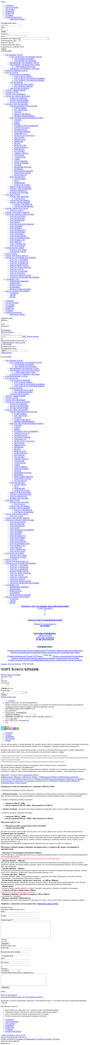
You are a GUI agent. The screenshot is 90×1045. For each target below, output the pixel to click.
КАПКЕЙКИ (15, 287)
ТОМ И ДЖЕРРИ (20, 161)
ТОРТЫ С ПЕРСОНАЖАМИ (16, 104)
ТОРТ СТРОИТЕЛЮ (18, 244)
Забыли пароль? (33, 336)
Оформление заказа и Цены (47, 904)
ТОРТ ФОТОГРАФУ (17, 246)
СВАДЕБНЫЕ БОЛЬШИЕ (24, 59)
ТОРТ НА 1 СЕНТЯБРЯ (19, 260)
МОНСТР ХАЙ (20, 145)
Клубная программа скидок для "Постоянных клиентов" (22, 997)
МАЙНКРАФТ (19, 183)
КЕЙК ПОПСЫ (16, 285)
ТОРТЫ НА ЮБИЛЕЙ (18, 98)
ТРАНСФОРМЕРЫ (21, 163)
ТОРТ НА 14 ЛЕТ (16, 210)
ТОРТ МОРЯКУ (16, 228)
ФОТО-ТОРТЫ (11, 254)
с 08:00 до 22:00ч (45, 634)
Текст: (3, 36)
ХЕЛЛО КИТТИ (20, 175)
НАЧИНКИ (9, 11)
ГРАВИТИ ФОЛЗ (20, 130)
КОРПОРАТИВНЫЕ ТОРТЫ (16, 71)
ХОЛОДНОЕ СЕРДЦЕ (22, 173)
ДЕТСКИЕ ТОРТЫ (12, 195)
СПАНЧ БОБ (19, 155)
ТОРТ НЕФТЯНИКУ (18, 232)
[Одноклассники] (8, 728)
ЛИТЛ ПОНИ (19, 137)
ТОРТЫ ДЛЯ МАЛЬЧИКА (20, 200)
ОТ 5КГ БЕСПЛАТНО (45, 639)
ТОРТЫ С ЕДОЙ (11, 92)
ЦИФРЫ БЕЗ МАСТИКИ (23, 84)
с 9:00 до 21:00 (19, 342)
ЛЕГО (16, 181)
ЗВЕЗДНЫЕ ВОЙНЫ (22, 132)
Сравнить (11, 701)
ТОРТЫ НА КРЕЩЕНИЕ (23, 206)
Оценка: (4, 939)
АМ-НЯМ (18, 120)
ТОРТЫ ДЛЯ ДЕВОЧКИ (19, 197)
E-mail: (3, 916)
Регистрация (5, 330)
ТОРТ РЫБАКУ (16, 242)
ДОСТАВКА (10, 9)
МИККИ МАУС (20, 139)
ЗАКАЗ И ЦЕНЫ (11, 7)
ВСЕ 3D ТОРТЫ (11, 73)
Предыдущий (6, 675)
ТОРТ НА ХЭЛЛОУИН (19, 271)
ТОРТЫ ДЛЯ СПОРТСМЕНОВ (17, 212)
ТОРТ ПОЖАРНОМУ (18, 236)
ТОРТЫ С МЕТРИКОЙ (23, 204)
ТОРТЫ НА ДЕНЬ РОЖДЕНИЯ (17, 96)
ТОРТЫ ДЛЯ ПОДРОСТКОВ (16, 208)
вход (24, 336)
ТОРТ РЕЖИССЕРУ (17, 240)
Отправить (5, 987)
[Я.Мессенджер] (2, 728)
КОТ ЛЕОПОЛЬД (21, 110)
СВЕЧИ (13, 295)
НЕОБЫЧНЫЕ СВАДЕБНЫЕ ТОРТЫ (24, 63)
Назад (3, 991)
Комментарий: (7, 920)
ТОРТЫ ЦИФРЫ (16, 82)
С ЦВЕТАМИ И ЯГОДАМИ (24, 67)
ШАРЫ (12, 297)
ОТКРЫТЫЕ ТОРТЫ (18, 252)
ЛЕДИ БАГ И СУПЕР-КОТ (24, 136)
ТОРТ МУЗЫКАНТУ (18, 230)
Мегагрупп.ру (5, 1043)
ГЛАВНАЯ (9, 5)
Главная (4, 664)
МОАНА (17, 143)
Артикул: (4, 34)
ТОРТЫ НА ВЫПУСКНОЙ (20, 275)
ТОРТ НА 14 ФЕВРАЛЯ (19, 262)
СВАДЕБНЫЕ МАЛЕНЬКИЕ (25, 61)
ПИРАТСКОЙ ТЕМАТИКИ (20, 187)
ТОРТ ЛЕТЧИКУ (16, 226)
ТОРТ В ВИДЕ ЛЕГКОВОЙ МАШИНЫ (29, 78)
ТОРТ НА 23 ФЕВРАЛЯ (19, 263)
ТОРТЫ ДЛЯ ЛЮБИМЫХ (15, 94)
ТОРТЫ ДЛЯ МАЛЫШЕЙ (20, 202)
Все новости (12, 995)
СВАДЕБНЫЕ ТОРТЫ (14, 55)
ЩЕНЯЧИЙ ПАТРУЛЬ (22, 167)
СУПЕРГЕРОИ (20, 157)
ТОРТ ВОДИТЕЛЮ (17, 218)
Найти (4, 49)
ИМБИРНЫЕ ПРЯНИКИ (19, 281)
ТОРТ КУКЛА (19, 199)
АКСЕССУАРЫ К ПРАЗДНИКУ (17, 291)
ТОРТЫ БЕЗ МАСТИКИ (14, 248)
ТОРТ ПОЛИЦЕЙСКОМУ (20, 238)
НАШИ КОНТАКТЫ (13, 17)
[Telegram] (11, 728)
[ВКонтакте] (5, 728)
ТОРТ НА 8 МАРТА (17, 273)
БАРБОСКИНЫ (20, 108)
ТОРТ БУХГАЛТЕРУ (18, 216)
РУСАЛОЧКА (19, 151)
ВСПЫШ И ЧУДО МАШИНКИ (26, 126)
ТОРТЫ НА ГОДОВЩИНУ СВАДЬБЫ (25, 69)
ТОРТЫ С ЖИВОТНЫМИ (15, 90)
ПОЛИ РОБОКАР (21, 147)
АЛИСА (17, 122)
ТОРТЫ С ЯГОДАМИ (18, 250)
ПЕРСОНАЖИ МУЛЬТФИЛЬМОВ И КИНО (26, 118)
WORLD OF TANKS (22, 185)
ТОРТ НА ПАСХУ (17, 269)
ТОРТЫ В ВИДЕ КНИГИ (19, 88)
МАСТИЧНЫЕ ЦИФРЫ (23, 86)
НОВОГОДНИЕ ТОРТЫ (19, 265)
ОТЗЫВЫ (9, 15)
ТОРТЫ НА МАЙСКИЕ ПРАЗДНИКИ (24, 277)
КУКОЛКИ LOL (20, 134)
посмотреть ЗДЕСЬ (31, 775)
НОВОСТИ (9, 13)
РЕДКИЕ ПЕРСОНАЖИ (19, 193)
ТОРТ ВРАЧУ (15, 222)
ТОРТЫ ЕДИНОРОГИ (18, 191)
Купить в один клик (8, 697)
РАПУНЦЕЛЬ (19, 149)
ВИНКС (17, 124)
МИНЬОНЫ (18, 141)
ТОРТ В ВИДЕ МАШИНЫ (20, 74)
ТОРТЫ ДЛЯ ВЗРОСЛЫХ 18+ (17, 256)
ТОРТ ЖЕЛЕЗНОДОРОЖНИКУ (22, 224)
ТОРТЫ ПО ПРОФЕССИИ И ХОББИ (19, 214)
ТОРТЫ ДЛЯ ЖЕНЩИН (19, 100)
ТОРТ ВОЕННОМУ (17, 220)
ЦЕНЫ (8, 740)
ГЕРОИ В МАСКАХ (22, 128)
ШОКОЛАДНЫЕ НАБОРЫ (20, 289)
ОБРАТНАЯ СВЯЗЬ (17, 19)
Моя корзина (6, 353)
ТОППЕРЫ (14, 293)
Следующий (16, 675)
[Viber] (14, 728)
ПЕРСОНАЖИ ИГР (17, 177)
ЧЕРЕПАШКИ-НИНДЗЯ (23, 171)
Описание (9, 733)
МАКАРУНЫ (15, 283)
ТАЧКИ (17, 159)
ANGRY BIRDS (20, 179)
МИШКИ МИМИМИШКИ (24, 116)
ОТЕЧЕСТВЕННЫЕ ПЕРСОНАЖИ (23, 106)
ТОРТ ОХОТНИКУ (17, 234)
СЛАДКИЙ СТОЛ (12, 279)
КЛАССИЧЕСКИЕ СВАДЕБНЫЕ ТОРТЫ (26, 57)
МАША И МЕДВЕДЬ (22, 114)
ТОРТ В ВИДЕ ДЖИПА (23, 76)
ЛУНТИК (17, 112)
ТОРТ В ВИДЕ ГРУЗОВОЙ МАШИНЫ (29, 80)
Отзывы (8, 735)
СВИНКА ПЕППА (21, 153)
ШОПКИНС (18, 169)
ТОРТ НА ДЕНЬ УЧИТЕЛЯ (20, 267)
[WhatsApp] (17, 728)
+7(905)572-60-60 (7, 342)
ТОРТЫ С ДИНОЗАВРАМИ (20, 189)
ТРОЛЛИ (17, 165)
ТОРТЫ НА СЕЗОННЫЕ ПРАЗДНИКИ (20, 258)
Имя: (3, 911)
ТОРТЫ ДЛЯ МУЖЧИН (19, 102)
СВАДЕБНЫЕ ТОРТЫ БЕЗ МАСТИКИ (25, 65)
